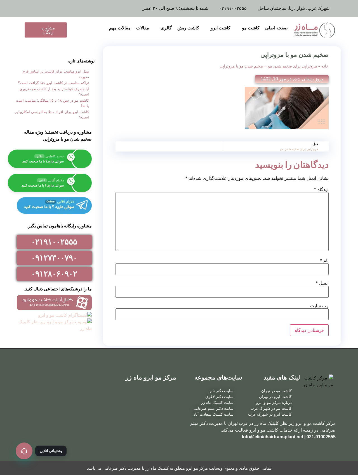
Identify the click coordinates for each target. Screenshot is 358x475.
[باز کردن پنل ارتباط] (24, 451)
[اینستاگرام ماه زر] (33, 8)
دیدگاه (321, 189)
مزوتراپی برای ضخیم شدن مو (292, 66)
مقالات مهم (120, 27)
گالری (166, 27)
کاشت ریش (188, 27)
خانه (325, 66)
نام (324, 260)
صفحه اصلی (276, 27)
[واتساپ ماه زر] (45, 8)
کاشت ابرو (220, 27)
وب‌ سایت (319, 305)
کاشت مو (251, 27)
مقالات (142, 27)
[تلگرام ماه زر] (58, 8)
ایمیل (322, 283)
